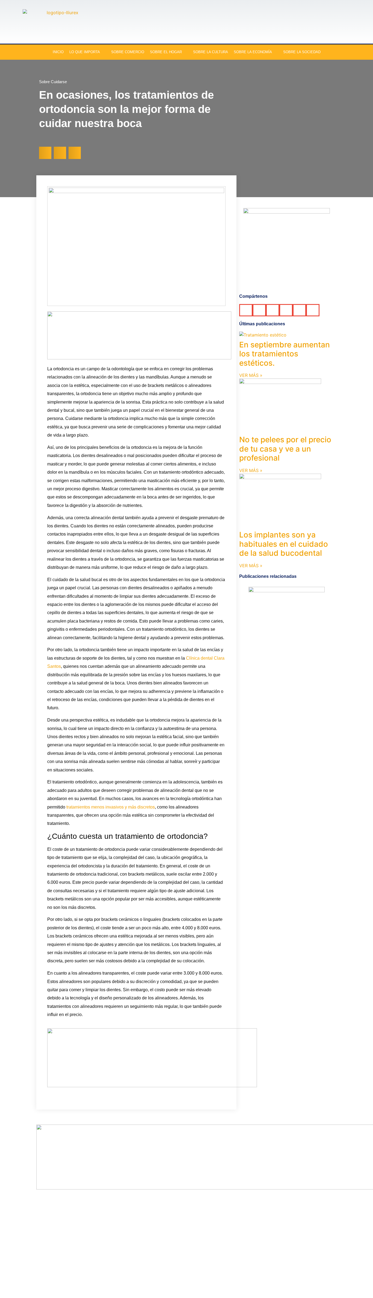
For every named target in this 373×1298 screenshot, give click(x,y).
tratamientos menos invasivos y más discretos (110, 807)
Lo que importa (84, 52)
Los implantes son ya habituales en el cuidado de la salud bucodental (283, 544)
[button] (45, 153)
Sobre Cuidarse (53, 81)
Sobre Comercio (127, 52)
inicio (58, 52)
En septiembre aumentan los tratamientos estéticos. (284, 354)
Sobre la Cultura (210, 52)
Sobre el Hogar (166, 52)
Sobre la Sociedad (302, 52)
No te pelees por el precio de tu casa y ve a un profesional (285, 448)
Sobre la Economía (253, 52)
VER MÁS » (250, 375)
